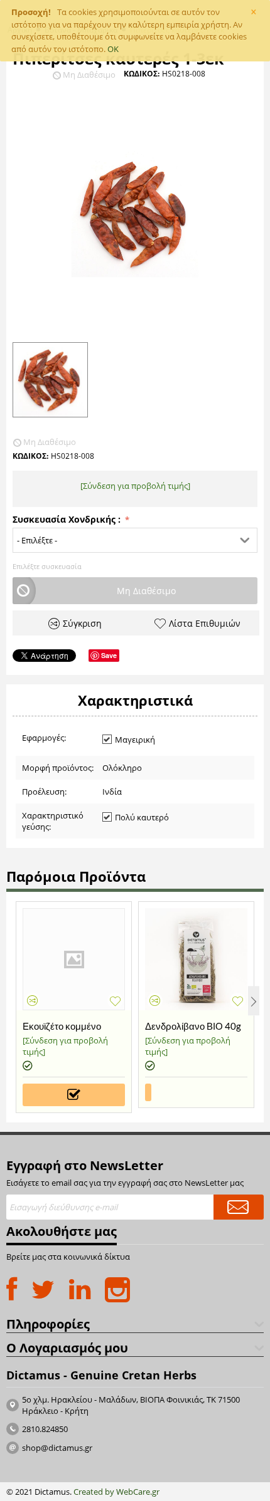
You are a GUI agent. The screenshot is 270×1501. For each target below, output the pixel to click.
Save (109, 655)
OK (113, 49)
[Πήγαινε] (238, 1207)
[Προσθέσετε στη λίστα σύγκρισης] (32, 1000)
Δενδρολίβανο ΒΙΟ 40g (193, 1026)
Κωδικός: (141, 73)
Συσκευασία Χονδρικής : (68, 519)
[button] (135, 540)
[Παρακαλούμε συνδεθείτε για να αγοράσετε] (148, 1092)
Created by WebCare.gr (116, 1491)
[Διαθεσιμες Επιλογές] (74, 1095)
